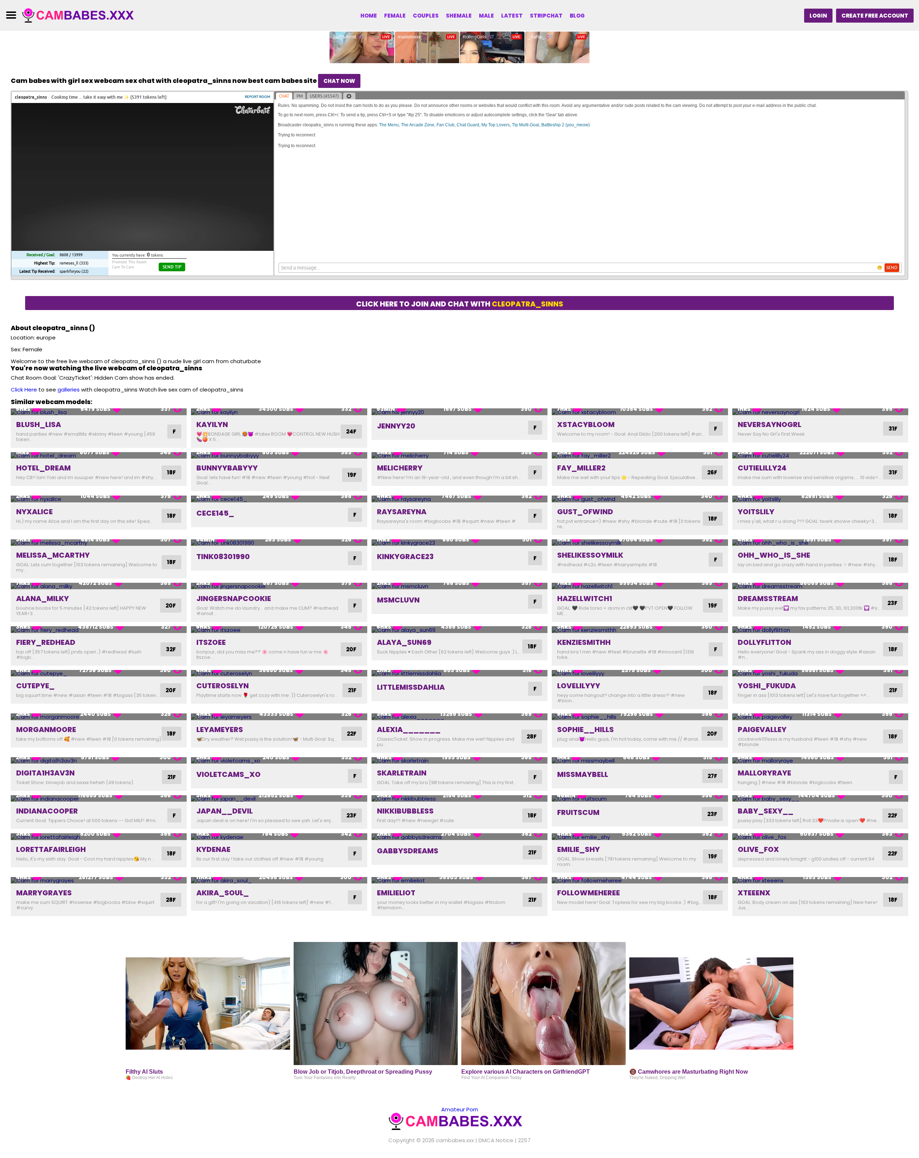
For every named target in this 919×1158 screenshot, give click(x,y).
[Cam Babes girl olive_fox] (820, 836)
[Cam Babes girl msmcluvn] (459, 586)
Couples (426, 15)
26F (712, 472)
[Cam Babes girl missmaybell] (640, 760)
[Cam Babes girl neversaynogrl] (820, 411)
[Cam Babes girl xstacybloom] (640, 411)
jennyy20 (396, 426)
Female (395, 15)
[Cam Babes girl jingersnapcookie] (279, 586)
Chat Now (339, 81)
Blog (577, 15)
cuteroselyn (222, 686)
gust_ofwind (585, 512)
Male (486, 15)
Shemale (459, 15)
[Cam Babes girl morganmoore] (99, 716)
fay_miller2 (581, 468)
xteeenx (754, 893)
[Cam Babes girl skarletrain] (459, 760)
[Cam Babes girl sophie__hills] (640, 716)
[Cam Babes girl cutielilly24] (820, 455)
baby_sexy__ (765, 811)
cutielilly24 (762, 468)
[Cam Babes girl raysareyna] (459, 499)
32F (171, 649)
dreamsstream (768, 599)
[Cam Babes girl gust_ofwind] (640, 499)
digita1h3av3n (45, 773)
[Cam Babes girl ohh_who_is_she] (820, 542)
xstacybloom (586, 424)
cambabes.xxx (455, 1140)
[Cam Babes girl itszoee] (279, 629)
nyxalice (34, 512)
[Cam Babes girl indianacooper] (99, 798)
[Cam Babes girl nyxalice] (99, 499)
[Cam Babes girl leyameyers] (279, 716)
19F (351, 475)
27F (712, 776)
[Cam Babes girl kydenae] (279, 836)
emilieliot (396, 893)
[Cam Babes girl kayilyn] (279, 411)
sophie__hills (585, 730)
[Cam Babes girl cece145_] (279, 499)
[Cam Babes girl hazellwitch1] (640, 586)
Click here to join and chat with (459, 304)
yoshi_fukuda (767, 686)
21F (352, 690)
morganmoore (46, 730)
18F (171, 472)
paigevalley (762, 730)
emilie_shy (578, 849)
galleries (68, 389)
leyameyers (219, 730)
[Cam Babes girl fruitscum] (640, 798)
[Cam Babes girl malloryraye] (820, 760)
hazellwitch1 (584, 599)
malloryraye (764, 773)
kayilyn (212, 424)
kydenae (213, 849)
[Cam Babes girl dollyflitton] (820, 629)
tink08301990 (223, 557)
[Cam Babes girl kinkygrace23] (459, 542)
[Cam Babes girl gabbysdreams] (459, 836)
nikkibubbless (405, 811)
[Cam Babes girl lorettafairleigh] (99, 836)
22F (351, 733)
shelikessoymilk (590, 555)
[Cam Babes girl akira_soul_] (279, 880)
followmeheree (588, 893)
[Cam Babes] (81, 15)
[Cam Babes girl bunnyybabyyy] (279, 455)
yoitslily (756, 512)
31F (892, 428)
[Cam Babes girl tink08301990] (279, 542)
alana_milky (42, 599)
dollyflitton (764, 642)
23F (892, 603)
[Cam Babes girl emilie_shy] (640, 836)
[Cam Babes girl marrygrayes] (99, 880)
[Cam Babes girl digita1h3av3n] (99, 760)
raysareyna (401, 512)
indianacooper (47, 811)
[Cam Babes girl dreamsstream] (820, 586)
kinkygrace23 (405, 557)
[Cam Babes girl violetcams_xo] (279, 760)
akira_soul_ (222, 893)
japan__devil (224, 811)
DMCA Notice (496, 1140)
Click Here (24, 389)
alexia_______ (408, 730)
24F (351, 431)
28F (532, 736)
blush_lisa (38, 424)
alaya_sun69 (404, 642)
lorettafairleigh (51, 849)
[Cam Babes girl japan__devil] (279, 798)
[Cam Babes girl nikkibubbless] (459, 798)
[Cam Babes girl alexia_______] (459, 716)
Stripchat (546, 15)
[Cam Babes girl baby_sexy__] (820, 798)
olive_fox (758, 849)
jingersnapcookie (233, 599)
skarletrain (401, 773)
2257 (524, 1140)
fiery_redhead (45, 642)
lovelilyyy (578, 686)
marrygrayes (44, 893)
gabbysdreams (407, 851)
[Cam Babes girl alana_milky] (99, 586)
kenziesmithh (584, 642)
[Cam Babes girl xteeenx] (820, 880)
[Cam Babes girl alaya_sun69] (459, 629)
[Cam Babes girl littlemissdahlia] (459, 673)
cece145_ (215, 513)
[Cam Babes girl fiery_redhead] (99, 629)
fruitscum (578, 812)
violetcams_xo (228, 774)
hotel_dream (43, 468)
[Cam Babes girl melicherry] (459, 455)
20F (170, 605)
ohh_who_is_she (774, 555)
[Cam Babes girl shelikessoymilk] (640, 542)
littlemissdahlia (411, 687)
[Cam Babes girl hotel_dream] (99, 455)
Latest (512, 15)
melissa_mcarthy (53, 555)
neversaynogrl (769, 424)
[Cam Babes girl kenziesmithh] (640, 629)
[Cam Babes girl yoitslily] (820, 499)
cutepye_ (35, 686)
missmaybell (582, 774)
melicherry (400, 468)
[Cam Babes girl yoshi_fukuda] (820, 673)
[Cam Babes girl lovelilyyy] (640, 673)
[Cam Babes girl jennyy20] (459, 411)
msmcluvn (398, 600)
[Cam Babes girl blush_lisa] (99, 411)
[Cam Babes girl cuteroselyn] (279, 673)
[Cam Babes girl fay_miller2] (640, 455)
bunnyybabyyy (227, 468)
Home (368, 15)
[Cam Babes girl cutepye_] (99, 673)
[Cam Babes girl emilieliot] (459, 880)
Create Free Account (874, 15)
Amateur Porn (459, 1109)
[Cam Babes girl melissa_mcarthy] (99, 542)
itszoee (211, 642)
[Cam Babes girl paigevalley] (820, 716)
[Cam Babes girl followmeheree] (640, 880)
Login (818, 15)
